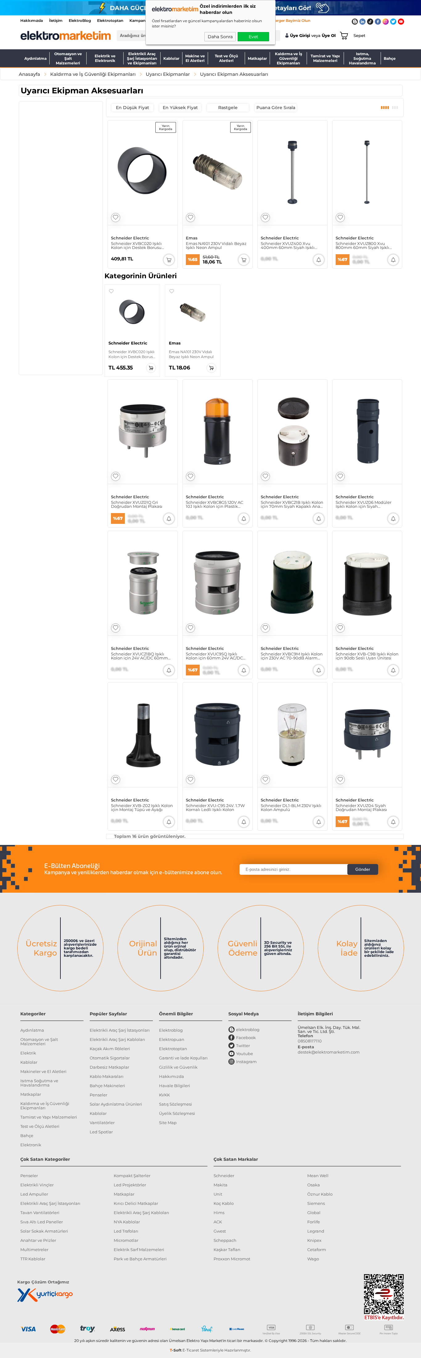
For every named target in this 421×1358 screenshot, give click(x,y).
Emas (192, 238)
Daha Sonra (220, 36)
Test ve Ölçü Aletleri (226, 58)
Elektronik (30, 1144)
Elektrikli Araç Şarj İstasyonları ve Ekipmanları (142, 58)
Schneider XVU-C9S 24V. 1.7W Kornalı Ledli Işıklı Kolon (215, 808)
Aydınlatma (35, 58)
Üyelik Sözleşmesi (177, 1113)
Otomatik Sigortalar (110, 1057)
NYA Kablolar (127, 1221)
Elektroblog (171, 1030)
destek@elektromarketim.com (329, 1052)
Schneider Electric (130, 238)
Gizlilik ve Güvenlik (178, 1067)
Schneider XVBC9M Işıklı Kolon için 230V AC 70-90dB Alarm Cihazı (292, 656)
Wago (313, 1258)
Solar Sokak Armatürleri (44, 1231)
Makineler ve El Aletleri (43, 1071)
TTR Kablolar (32, 1258)
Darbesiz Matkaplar (109, 1067)
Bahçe (390, 58)
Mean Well (318, 1175)
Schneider (224, 1175)
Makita (220, 1184)
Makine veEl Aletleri (195, 58)
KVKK (164, 1094)
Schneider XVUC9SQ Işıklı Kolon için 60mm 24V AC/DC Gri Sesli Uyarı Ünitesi (214, 656)
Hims (219, 1212)
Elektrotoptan (110, 20)
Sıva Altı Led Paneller (41, 1221)
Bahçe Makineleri (107, 1085)
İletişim (56, 20)
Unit (218, 1194)
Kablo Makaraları (107, 1076)
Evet (253, 36)
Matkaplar (257, 58)
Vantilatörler (102, 1122)
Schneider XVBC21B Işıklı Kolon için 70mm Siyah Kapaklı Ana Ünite (292, 504)
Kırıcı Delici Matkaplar (136, 1203)
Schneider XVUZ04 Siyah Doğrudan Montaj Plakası (361, 808)
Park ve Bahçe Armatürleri (140, 1258)
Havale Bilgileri (174, 1085)
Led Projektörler (130, 1184)
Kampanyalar (141, 20)
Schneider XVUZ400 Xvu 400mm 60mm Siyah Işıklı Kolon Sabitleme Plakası (288, 246)
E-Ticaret (190, 1350)
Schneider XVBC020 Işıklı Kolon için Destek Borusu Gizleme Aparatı (136, 246)
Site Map (168, 1122)
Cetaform (316, 1249)
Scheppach (225, 1240)
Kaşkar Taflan (227, 1249)
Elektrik (28, 1052)
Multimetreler (34, 1249)
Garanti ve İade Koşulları (183, 1057)
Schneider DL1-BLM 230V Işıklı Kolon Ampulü (291, 808)
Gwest (220, 1231)
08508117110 (310, 1040)
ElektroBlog (80, 20)
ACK (218, 1221)
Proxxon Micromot (232, 1258)
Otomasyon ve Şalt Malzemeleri (68, 58)
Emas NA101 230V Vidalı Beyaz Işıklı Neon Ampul (216, 246)
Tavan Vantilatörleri (39, 1212)
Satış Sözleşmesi (175, 1104)
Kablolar (171, 58)
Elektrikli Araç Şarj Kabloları (117, 1039)
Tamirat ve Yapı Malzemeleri (325, 58)
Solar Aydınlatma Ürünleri (116, 1104)
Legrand (315, 1231)
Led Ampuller (34, 1194)
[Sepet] (343, 35)
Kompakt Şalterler (132, 1175)
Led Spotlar (101, 1131)
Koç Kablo (224, 1203)
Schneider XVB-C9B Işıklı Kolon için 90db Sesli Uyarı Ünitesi (367, 656)
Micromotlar (126, 1240)
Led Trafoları (126, 1231)
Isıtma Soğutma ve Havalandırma (39, 1082)
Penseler (98, 1094)
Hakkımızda (31, 20)
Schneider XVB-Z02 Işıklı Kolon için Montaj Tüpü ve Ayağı (142, 808)
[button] (111, 291)
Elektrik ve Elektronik (105, 58)
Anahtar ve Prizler (38, 1240)
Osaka (313, 1184)
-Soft (176, 1350)
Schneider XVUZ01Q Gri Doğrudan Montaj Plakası (136, 504)
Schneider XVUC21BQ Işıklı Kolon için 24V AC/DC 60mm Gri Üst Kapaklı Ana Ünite (139, 656)
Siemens (316, 1203)
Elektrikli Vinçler (37, 1184)
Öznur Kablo (320, 1194)
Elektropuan (171, 1039)
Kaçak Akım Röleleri (110, 1048)
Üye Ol (329, 36)
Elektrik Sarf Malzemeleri (139, 1249)
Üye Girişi (300, 36)
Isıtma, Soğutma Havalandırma (362, 58)
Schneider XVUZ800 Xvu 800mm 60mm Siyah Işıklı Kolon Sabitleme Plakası (362, 246)
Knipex (314, 1240)
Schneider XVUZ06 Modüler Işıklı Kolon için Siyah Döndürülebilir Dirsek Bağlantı (367, 504)
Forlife (313, 1221)
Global (314, 1212)
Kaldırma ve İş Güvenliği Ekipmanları (288, 58)
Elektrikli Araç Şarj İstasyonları (120, 1030)
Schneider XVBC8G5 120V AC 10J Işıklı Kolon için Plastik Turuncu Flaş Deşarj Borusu (214, 504)
